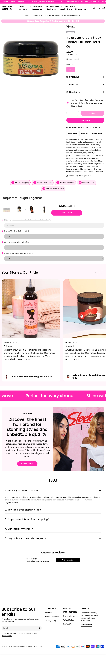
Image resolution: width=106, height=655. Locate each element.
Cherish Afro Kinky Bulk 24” (14, 231)
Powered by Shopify (34, 646)
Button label (86, 625)
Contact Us (67, 624)
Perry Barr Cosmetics (16, 646)
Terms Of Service (52, 616)
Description (72, 134)
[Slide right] (101, 272)
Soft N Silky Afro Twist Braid (14, 242)
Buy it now (85, 120)
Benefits (84, 134)
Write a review (68, 560)
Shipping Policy (69, 616)
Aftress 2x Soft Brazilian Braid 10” (16, 253)
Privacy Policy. (7, 636)
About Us (48, 613)
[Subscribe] (39, 628)
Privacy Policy (50, 620)
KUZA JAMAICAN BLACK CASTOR (70, 26)
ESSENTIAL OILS (38, 16)
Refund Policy (68, 620)
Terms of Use (31, 633)
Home (27, 16)
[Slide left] (95, 272)
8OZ (72, 70)
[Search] (94, 8)
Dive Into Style (27, 464)
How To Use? (96, 134)
